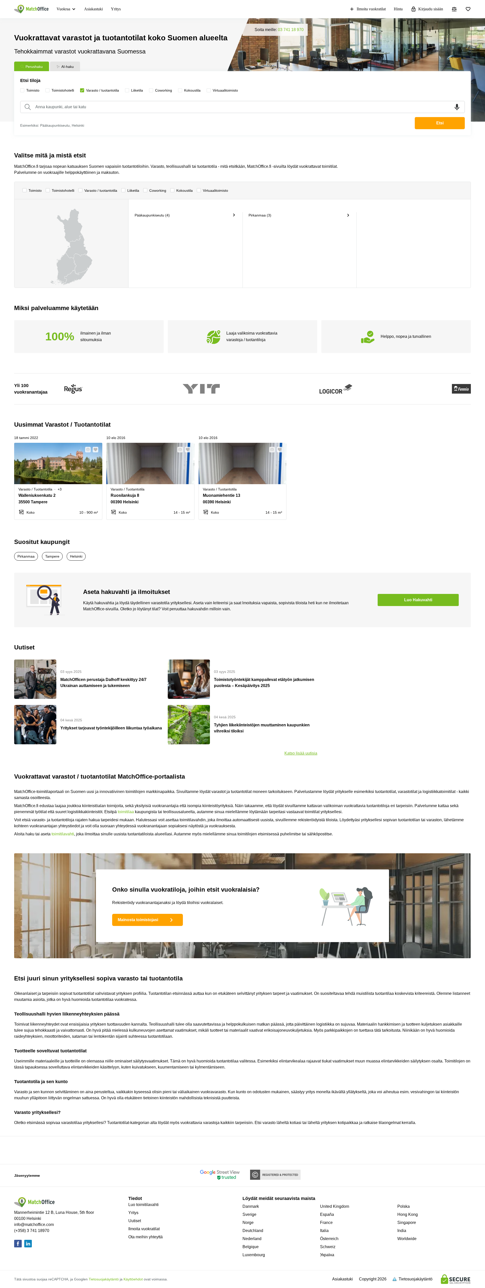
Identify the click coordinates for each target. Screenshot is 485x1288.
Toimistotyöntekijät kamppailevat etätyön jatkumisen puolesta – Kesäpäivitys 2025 (264, 682)
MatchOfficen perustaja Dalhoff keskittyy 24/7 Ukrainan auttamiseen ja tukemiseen (103, 682)
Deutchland (253, 1230)
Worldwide (407, 1239)
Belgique (251, 1247)
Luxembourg (254, 1255)
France (326, 1222)
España (327, 1214)
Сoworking (157, 190)
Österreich (329, 1239)
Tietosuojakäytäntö (104, 1279)
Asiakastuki (93, 9)
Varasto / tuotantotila (100, 190)
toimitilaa (126, 812)
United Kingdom (334, 1206)
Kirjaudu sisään (430, 9)
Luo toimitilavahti (143, 1204)
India (401, 1230)
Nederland (252, 1239)
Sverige (249, 1214)
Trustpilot (100, 1150)
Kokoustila (184, 190)
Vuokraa (63, 9)
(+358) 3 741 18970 (31, 1230)
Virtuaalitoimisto (215, 190)
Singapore (406, 1222)
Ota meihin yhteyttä (145, 1237)
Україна (327, 1255)
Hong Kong (407, 1214)
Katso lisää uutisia (300, 753)
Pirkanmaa (26, 556)
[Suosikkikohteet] (468, 9)
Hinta (398, 9)
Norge (248, 1222)
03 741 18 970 (291, 30)
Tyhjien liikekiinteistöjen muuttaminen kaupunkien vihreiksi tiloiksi (262, 728)
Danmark (251, 1206)
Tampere (52, 556)
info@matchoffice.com (34, 1224)
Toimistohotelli (63, 190)
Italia (324, 1230)
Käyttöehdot (133, 1279)
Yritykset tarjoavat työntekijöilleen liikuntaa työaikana (111, 728)
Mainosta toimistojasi (138, 920)
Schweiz (327, 1247)
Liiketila (133, 190)
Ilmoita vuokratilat (371, 9)
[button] (86, 449)
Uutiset (134, 1221)
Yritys (116, 9)
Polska (403, 1206)
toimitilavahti (63, 834)
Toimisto (35, 190)
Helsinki (76, 556)
